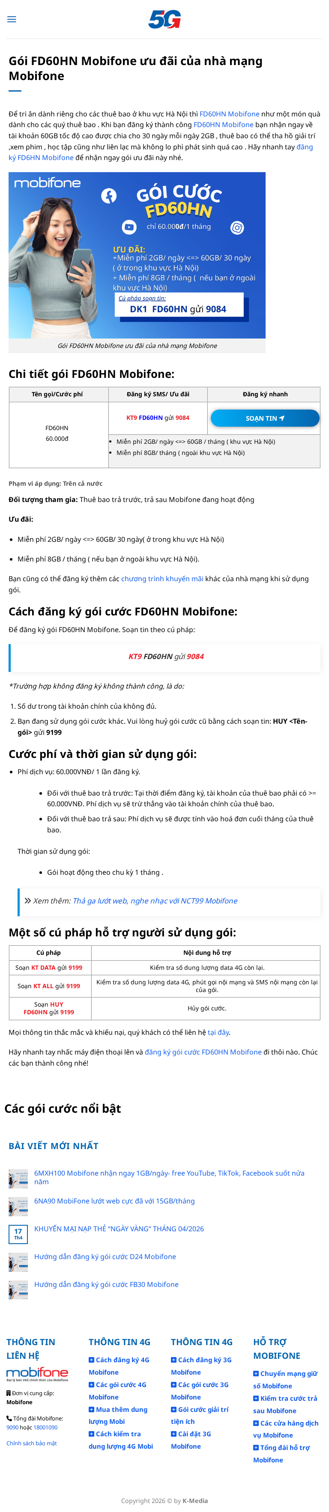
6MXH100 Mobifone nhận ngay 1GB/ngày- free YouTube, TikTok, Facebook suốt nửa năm (169, 1177)
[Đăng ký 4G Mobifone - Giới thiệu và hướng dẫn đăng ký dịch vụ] (164, 19)
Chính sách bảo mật (31, 1443)
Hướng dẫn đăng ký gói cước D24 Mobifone (105, 1257)
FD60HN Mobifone (229, 114)
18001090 (45, 1427)
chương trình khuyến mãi (162, 578)
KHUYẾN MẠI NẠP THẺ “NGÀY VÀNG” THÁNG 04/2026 (119, 1229)
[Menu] (11, 19)
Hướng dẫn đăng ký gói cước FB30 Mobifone (106, 1284)
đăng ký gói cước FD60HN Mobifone (203, 1052)
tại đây (218, 1032)
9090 (12, 1427)
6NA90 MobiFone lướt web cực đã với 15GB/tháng (114, 1201)
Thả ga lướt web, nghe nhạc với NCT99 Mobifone (154, 901)
